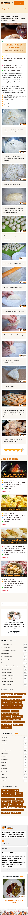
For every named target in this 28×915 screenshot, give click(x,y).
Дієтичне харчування (10, 583)
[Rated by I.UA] (5, 843)
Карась (9, 796)
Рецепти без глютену (7, 669)
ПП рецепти (21, 583)
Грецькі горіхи (5, 793)
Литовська (4, 768)
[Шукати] (25, 604)
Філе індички (20, 810)
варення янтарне (17, 716)
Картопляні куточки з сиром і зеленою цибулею (14, 475)
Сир (24, 58)
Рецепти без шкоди (6, 672)
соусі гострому (17, 724)
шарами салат (16, 719)
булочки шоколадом (7, 694)
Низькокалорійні (5, 660)
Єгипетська (4, 741)
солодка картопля (6, 724)
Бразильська (4, 759)
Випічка (6, 70)
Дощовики (19, 793)
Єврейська (4, 738)
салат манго (15, 713)
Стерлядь (4, 810)
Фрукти (23, 515)
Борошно (7, 58)
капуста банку (5, 710)
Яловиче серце (15, 812)
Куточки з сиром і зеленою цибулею (14, 541)
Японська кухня (20, 546)
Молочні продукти (16, 58)
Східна (2, 775)
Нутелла (15, 801)
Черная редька (5, 812)
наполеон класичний (7, 699)
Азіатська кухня (9, 546)
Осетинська (4, 771)
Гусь (13, 793)
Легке (13, 798)
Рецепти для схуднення (7, 675)
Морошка (19, 798)
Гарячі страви (8, 488)
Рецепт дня (19, 3)
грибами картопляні (16, 705)
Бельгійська (4, 756)
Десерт (12, 67)
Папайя (11, 804)
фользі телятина (6, 716)
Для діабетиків (5, 654)
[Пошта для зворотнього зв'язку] (3, 841)
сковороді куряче (6, 727)
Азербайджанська (6, 750)
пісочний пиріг (5, 702)
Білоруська (4, 762)
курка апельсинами (19, 722)
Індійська (3, 744)
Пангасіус (4, 804)
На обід (6, 486)
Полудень (18, 67)
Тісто (5, 515)
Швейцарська (4, 781)
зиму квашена (5, 713)
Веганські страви (5, 647)
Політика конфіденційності (13, 870)
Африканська (4, 753)
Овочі (12, 482)
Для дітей (16, 65)
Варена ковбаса (6, 790)
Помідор (4, 807)
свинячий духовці (6, 722)
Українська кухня (9, 56)
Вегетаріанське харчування (12, 63)
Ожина (21, 801)
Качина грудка (5, 798)
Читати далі (5, 491)
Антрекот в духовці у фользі (14, 901)
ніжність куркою (19, 699)
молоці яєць (17, 697)
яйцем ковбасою (6, 708)
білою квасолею (17, 708)
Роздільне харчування (7, 681)
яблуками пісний (16, 702)
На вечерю (13, 486)
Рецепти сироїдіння (6, 678)
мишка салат (15, 710)
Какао (3, 796)
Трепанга (11, 810)
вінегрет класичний (20, 694)
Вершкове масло (9, 60)
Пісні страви (4, 663)
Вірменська (4, 765)
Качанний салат (17, 796)
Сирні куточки (14, 509)
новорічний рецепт (7, 697)
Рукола (23, 807)
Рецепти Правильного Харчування (10, 666)
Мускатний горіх (6, 801)
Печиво (18, 70)
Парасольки (19, 804)
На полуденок (8, 65)
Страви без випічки (6, 684)
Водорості (15, 790)
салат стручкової (6, 719)
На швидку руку (21, 552)
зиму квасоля (5, 705)
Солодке (12, 70)
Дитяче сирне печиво (14, 575)
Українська (4, 778)
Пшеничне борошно (14, 807)
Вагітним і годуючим (6, 644)
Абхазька (3, 747)
